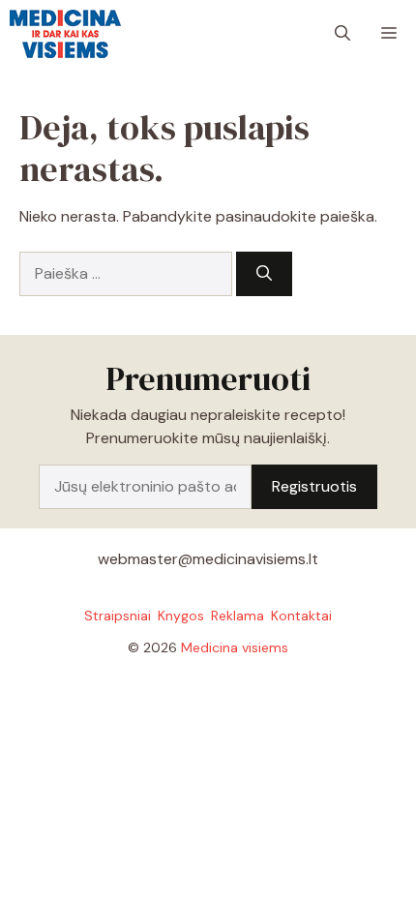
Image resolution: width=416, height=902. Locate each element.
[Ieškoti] (264, 274)
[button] (342, 34)
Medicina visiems (234, 647)
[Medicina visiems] (65, 34)
